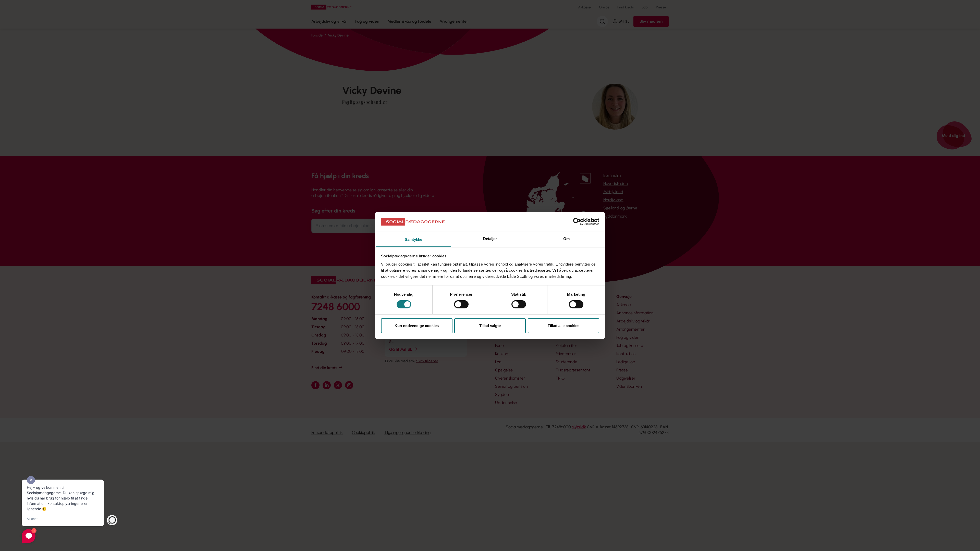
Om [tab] (566, 238)
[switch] (461, 304)
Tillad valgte (490, 325)
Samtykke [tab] (413, 239)
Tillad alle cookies (563, 325)
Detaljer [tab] (490, 238)
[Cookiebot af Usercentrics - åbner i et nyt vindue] (577, 222)
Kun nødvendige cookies (417, 325)
